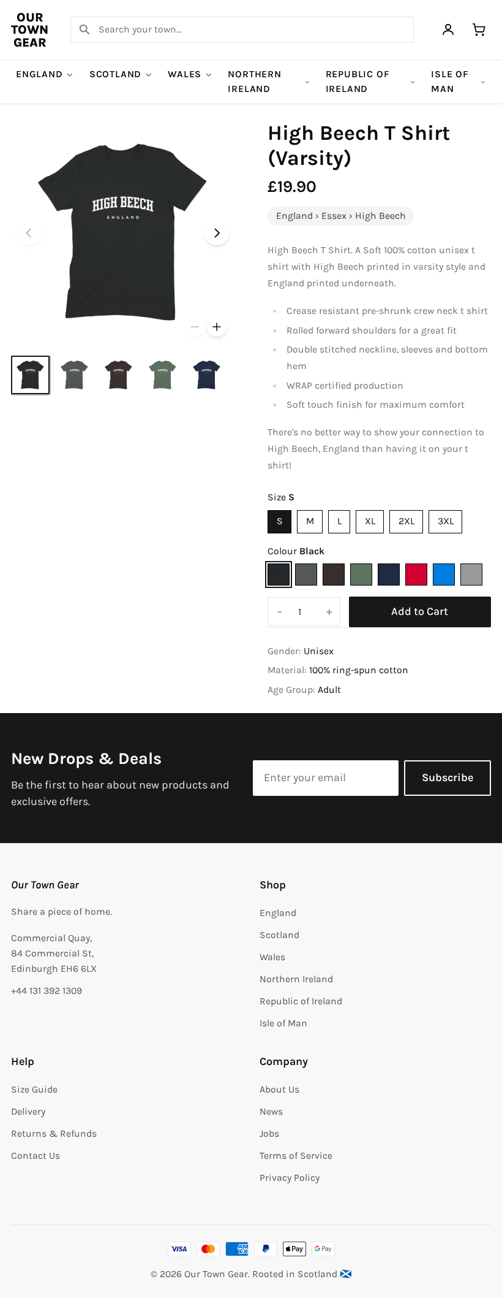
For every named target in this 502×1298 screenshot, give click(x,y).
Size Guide (34, 1089)
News (271, 1111)
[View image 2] (74, 375)
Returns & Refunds (54, 1133)
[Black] (279, 574)
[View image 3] (118, 375)
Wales (184, 74)
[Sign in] (448, 29)
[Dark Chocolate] (334, 574)
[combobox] (242, 30)
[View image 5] (206, 375)
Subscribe (447, 777)
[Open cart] (479, 29)
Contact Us (35, 1155)
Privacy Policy (290, 1177)
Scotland (115, 74)
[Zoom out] (194, 327)
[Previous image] (29, 233)
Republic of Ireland (358, 81)
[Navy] (389, 574)
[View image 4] (162, 375)
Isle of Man (450, 81)
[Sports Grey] (471, 574)
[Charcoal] (306, 574)
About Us (279, 1089)
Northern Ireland (254, 81)
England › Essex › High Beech (341, 215)
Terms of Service (296, 1155)
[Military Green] (361, 574)
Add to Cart (419, 611)
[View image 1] (30, 375)
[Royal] (444, 574)
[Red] (416, 574)
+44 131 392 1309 (46, 990)
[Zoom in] (217, 327)
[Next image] (217, 233)
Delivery (28, 1111)
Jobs (269, 1133)
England (39, 74)
